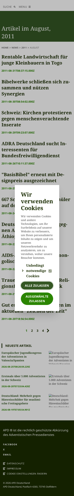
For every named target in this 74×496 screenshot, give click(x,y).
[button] (37, 271)
